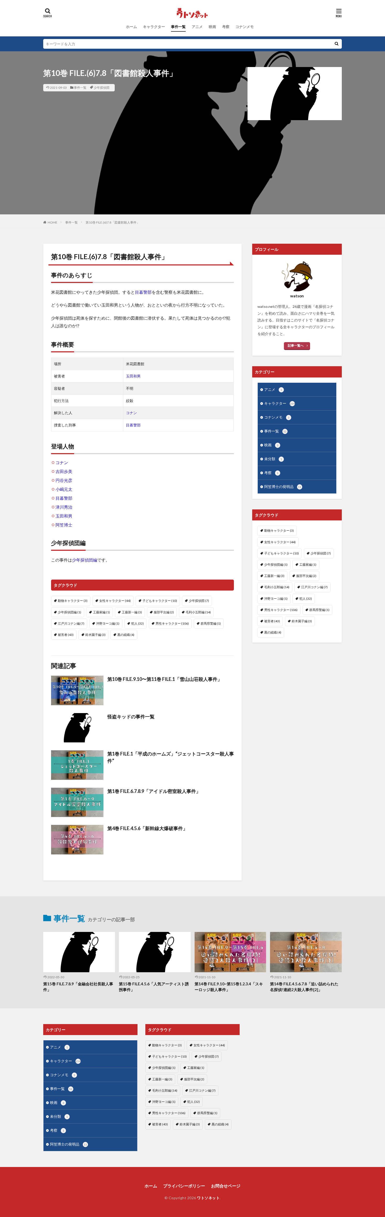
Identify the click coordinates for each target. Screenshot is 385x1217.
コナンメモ (244, 26)
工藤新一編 (132, 612)
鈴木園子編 (95, 635)
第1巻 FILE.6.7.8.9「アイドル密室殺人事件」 (154, 791)
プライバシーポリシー (184, 1185)
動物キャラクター (72, 601)
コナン (131, 412)
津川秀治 (64, 506)
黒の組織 (125, 635)
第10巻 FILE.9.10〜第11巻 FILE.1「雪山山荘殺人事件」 (164, 679)
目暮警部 (143, 292)
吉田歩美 (64, 471)
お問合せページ (225, 1185)
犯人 (137, 623)
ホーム (131, 26)
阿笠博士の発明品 (282, 486)
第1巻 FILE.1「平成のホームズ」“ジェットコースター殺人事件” (170, 757)
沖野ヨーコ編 (107, 623)
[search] (336, 44)
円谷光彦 (64, 480)
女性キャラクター (115, 601)
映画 (212, 26)
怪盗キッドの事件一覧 (131, 716)
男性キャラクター (172, 623)
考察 (225, 26)
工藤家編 (101, 612)
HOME (52, 222)
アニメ (197, 26)
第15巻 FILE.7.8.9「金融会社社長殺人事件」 (78, 986)
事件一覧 (178, 26)
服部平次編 (164, 612)
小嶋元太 (64, 489)
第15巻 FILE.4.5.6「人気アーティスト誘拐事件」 (154, 986)
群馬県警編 (211, 623)
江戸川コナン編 (71, 623)
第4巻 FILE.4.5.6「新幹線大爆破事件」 (147, 828)
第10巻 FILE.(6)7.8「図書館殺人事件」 (113, 222)
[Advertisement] (192, 177)
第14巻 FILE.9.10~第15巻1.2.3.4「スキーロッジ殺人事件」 (229, 986)
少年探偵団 (101, 88)
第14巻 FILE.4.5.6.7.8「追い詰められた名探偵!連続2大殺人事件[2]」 (304, 986)
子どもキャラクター (159, 601)
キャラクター (154, 26)
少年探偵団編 (84, 559)
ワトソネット (208, 1198)
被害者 (66, 635)
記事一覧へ (296, 345)
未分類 (273, 459)
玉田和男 (133, 376)
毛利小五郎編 (198, 612)
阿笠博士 (64, 524)
